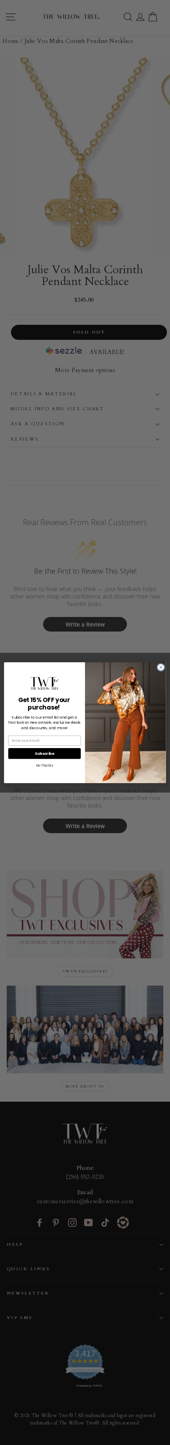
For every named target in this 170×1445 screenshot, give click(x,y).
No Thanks (44, 765)
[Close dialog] (160, 667)
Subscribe (44, 753)
